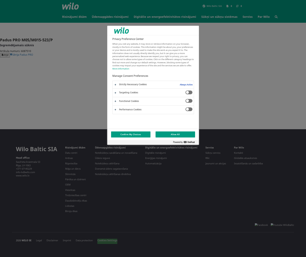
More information (120, 68)
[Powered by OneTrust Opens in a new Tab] (185, 143)
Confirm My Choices (130, 134)
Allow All (175, 134)
